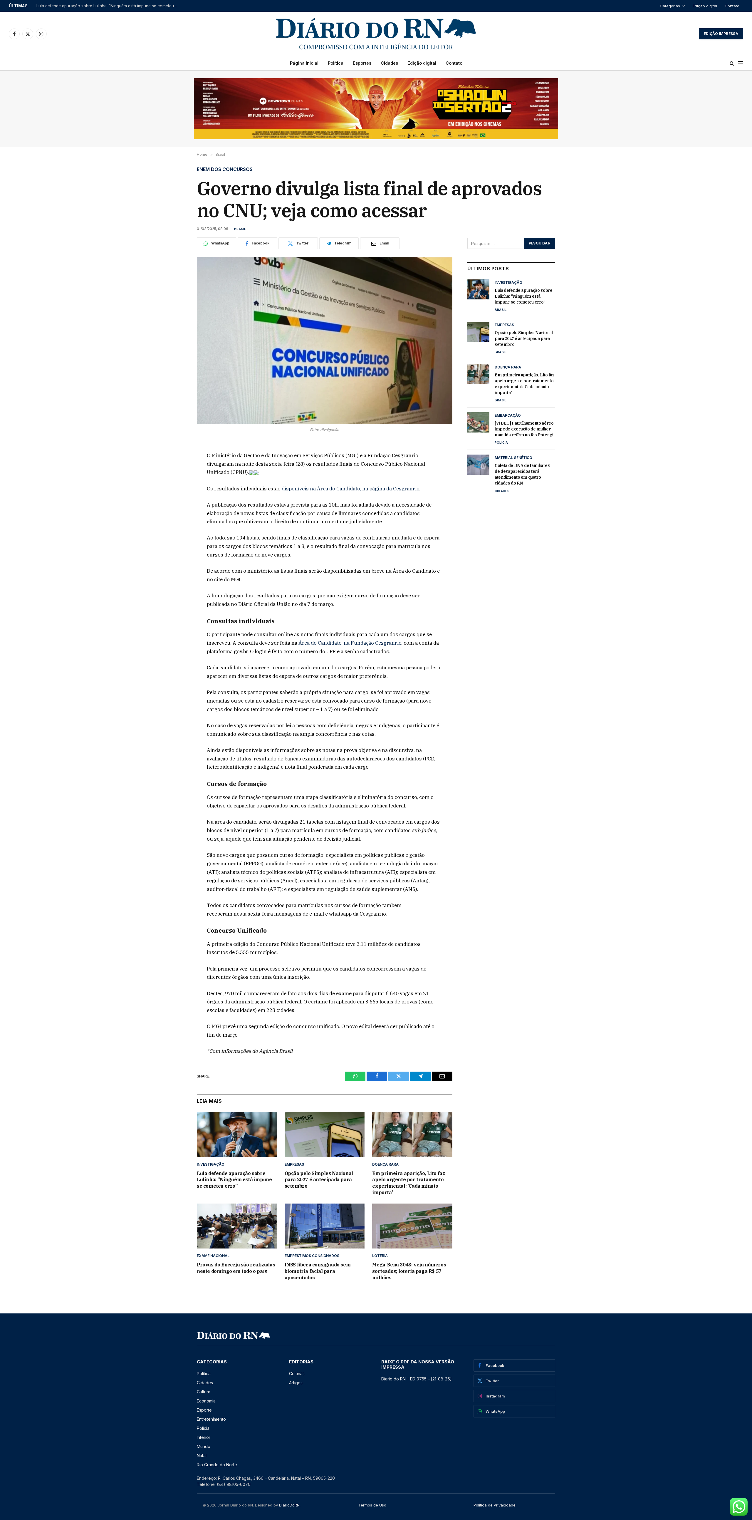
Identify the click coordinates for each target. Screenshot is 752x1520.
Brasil (240, 229)
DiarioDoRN (289, 1505)
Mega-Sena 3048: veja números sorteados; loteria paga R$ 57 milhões (409, 1271)
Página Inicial (304, 63)
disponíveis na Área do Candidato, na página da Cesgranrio (350, 488)
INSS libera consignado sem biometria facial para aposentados (318, 1271)
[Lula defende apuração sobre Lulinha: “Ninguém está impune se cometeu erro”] (237, 1134)
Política (335, 63)
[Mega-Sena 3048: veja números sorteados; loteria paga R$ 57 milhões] (412, 1226)
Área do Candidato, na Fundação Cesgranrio (349, 643)
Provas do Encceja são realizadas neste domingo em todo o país (236, 1268)
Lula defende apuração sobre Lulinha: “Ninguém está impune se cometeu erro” (234, 1179)
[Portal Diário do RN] (376, 34)
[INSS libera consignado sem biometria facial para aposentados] (325, 1226)
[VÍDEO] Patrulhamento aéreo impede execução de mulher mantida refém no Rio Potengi (524, 429)
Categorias (670, 6)
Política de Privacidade (495, 1505)
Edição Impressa (721, 33)
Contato (732, 6)
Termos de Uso (372, 1505)
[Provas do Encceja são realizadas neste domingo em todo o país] (237, 1226)
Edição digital (705, 6)
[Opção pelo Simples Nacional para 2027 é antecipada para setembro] (325, 1134)
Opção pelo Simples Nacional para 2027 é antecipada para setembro (101, 6)
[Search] (731, 63)
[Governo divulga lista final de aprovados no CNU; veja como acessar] (324, 340)
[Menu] (740, 63)
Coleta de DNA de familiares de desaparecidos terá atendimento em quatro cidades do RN (522, 474)
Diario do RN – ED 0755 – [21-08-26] (416, 1378)
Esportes (362, 63)
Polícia (501, 442)
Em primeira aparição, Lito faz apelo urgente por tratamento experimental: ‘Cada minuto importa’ (408, 1182)
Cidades (389, 63)
